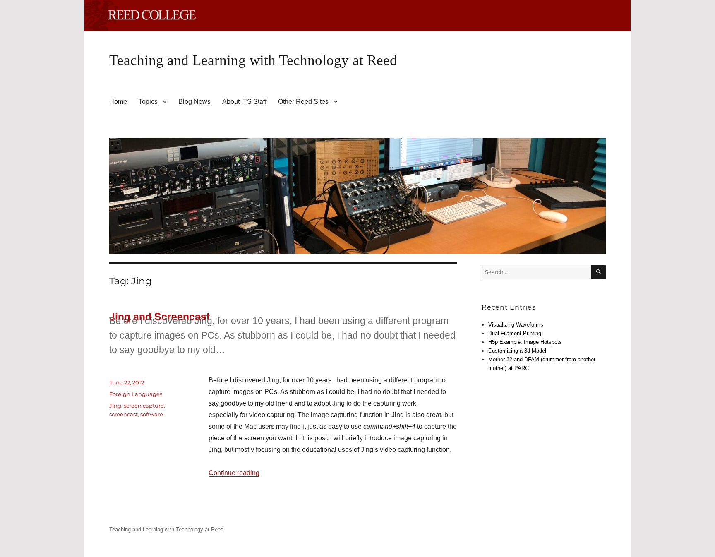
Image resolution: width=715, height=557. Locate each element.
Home (118, 101)
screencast (123, 414)
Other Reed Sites (303, 101)
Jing (115, 405)
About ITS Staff (244, 101)
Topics (148, 101)
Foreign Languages (135, 394)
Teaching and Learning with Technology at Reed (253, 60)
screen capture (144, 405)
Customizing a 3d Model (517, 351)
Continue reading (234, 472)
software (151, 414)
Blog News (194, 101)
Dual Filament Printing (514, 333)
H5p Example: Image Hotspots (525, 342)
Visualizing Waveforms (515, 325)
